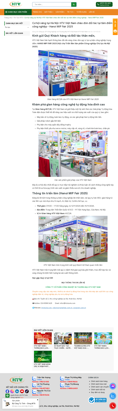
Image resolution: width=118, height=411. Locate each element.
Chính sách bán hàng (99, 381)
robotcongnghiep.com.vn (62, 308)
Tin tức (7, 27)
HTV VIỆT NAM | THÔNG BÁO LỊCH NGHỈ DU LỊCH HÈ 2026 (101, 347)
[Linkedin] (17, 391)
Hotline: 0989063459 (69, 388)
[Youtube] (22, 391)
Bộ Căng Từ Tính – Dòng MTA (23, 403)
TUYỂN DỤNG (82, 12)
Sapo (21, 397)
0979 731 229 (105, 3)
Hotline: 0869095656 (69, 382)
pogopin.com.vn (79, 308)
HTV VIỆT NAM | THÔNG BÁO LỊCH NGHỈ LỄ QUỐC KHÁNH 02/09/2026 (42, 347)
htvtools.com (46, 308)
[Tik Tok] (27, 391)
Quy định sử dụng (98, 392)
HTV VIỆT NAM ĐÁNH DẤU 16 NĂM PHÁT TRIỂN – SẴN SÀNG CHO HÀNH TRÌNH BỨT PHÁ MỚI (42, 365)
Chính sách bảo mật (99, 384)
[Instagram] (12, 391)
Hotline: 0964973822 (41, 388)
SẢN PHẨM (60, 12)
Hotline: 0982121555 (40, 382)
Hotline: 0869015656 (40, 395)
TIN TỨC (70, 12)
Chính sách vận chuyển (100, 387)
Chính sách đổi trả (98, 390)
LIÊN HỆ (92, 12)
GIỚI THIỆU (48, 12)
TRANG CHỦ (37, 12)
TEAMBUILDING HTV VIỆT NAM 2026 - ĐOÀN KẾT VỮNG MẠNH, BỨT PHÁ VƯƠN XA (82, 347)
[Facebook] (7, 391)
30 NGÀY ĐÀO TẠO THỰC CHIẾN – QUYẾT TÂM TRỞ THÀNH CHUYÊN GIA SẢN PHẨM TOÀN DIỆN (62, 347)
